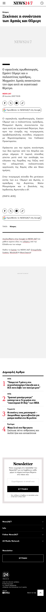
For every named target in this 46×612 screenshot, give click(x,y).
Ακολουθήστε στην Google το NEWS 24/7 (19, 239)
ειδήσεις (26, 242)
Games (14, 250)
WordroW (14, 253)
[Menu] (4, 3)
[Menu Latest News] (42, 3)
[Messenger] (16, 103)
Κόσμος (5, 12)
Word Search (25, 253)
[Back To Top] (40, 593)
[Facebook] (4, 103)
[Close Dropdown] (43, 522)
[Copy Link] (22, 103)
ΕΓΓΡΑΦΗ (23, 558)
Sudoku (5, 253)
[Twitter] (10, 103)
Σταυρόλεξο (36, 250)
